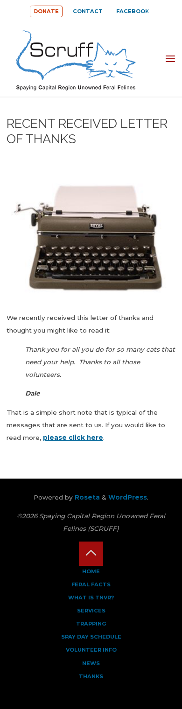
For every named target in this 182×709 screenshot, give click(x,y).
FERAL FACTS (91, 584)
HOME (91, 571)
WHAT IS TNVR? (91, 597)
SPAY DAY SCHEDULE (91, 636)
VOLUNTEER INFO (91, 649)
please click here (73, 437)
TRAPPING (91, 623)
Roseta (86, 497)
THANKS (91, 676)
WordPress (127, 497)
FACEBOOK (132, 11)
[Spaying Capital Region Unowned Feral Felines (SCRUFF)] (82, 59)
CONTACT (88, 11)
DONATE (46, 11)
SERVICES (91, 610)
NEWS (91, 663)
